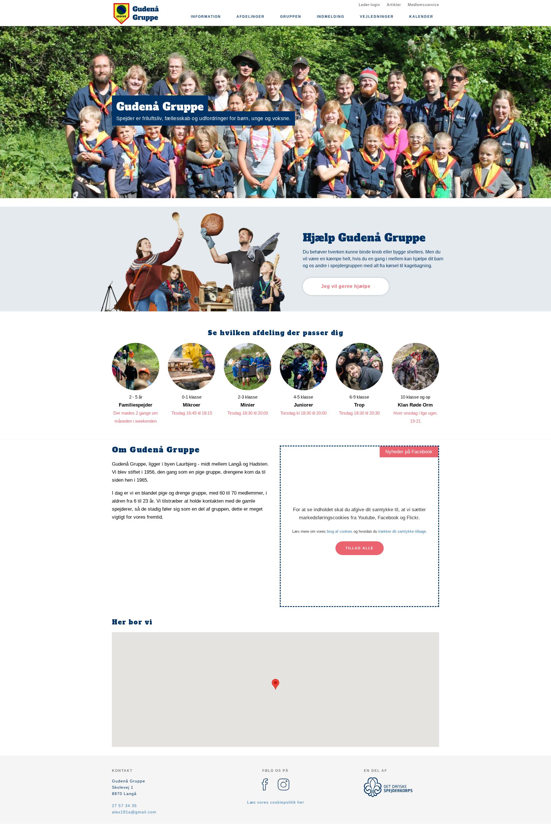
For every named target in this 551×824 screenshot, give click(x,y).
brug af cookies (339, 531)
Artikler (394, 5)
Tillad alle (360, 548)
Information (206, 17)
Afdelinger (250, 17)
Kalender (421, 17)
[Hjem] (138, 14)
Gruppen (290, 17)
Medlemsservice (423, 5)
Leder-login (369, 5)
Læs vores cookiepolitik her (275, 802)
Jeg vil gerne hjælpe (345, 286)
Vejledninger (377, 17)
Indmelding (330, 17)
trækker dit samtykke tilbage (402, 531)
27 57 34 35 (124, 805)
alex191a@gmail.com (134, 812)
